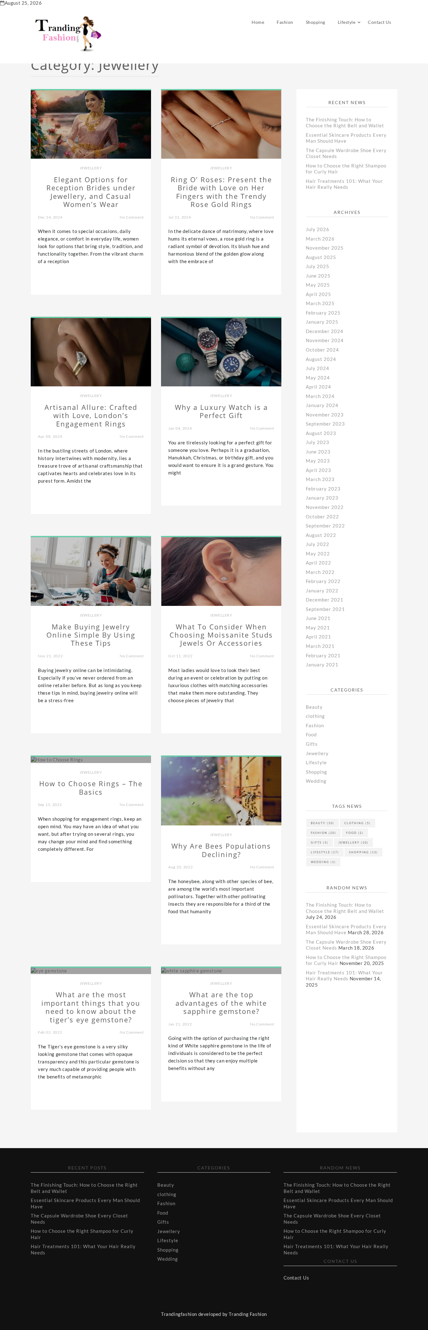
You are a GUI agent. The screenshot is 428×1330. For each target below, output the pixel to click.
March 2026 (320, 238)
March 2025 (320, 303)
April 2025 (318, 294)
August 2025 (321, 257)
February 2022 (323, 581)
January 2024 (322, 405)
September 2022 (325, 525)
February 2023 (323, 488)
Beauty (314, 707)
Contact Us (379, 22)
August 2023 (321, 433)
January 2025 (322, 322)
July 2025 (317, 266)
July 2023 (317, 442)
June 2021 (318, 618)
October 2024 (322, 349)
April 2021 (318, 636)
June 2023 (318, 451)
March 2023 (320, 479)
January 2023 (322, 498)
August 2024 (321, 359)
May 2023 (318, 461)
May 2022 (318, 553)
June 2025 (318, 275)
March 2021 (320, 646)
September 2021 (325, 609)
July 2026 (317, 229)
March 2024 (320, 396)
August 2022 (321, 535)
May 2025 (318, 285)
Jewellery (91, 168)
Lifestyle (347, 22)
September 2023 (325, 424)
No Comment (132, 217)
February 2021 (323, 655)
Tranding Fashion (248, 1314)
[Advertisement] (356, 1053)
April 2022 (318, 562)
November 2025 (325, 248)
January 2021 (322, 664)
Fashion (285, 22)
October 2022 (322, 516)
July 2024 (317, 368)
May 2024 (318, 377)
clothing (315, 716)
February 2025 (323, 312)
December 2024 (324, 331)
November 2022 (325, 507)
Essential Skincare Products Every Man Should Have (346, 138)
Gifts (312, 744)
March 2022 (320, 572)
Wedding (316, 781)
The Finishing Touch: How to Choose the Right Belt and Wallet (345, 123)
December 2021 (324, 599)
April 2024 (318, 386)
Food (311, 734)
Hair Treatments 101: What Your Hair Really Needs (344, 184)
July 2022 (317, 544)
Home (258, 22)
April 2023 (318, 470)
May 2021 (318, 627)
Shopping (315, 22)
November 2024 (325, 340)
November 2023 (325, 414)
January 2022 (322, 590)
